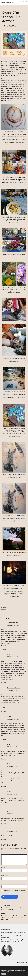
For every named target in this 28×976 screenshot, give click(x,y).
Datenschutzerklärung (21, 962)
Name (3, 867)
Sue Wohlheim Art (7, 2)
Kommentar (4, 853)
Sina (8, 744)
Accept (4, 973)
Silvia (8, 811)
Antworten (3, 649)
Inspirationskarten (7, 394)
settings (7, 971)
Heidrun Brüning (12, 623)
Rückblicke (3, 609)
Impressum (24, 959)
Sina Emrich (23, 133)
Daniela (9, 764)
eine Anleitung (14, 396)
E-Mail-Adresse (5, 875)
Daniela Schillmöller (13, 688)
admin (9, 654)
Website (3, 883)
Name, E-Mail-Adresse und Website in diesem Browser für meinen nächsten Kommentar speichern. (15, 891)
